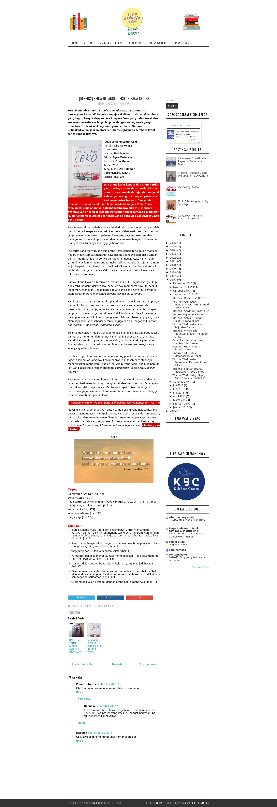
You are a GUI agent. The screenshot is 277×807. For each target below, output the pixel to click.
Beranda (117, 664)
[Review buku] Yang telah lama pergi (187, 521)
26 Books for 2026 (111, 43)
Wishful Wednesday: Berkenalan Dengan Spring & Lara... (189, 362)
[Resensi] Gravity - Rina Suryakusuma (186, 348)
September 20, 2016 (109, 684)
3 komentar (123, 103)
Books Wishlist (158, 43)
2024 (173, 250)
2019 (173, 268)
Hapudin (179, 131)
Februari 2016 (181, 403)
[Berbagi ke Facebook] (78, 612)
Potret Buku (177, 542)
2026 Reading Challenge (184, 125)
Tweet (83, 598)
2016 (173, 279)
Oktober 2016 (181, 290)
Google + (140, 598)
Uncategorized (183, 43)
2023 (173, 254)
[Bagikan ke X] (76, 612)
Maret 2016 (180, 400)
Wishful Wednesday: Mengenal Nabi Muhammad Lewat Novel (190, 304)
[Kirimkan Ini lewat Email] (70, 612)
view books (197, 142)
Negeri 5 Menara (179, 544)
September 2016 (183, 294)
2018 (173, 272)
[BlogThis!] (73, 612)
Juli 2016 (178, 385)
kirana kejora (77, 606)
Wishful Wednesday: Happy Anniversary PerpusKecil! (189, 376)
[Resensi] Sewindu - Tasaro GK (190, 311)
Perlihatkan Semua (200, 567)
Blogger (119, 803)
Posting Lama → (149, 664)
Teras (74, 43)
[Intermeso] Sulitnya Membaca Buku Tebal (186, 354)
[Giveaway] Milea (188, 187)
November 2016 (183, 287)
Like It (112, 598)
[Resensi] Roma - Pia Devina (189, 298)
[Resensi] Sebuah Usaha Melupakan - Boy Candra (193, 174)
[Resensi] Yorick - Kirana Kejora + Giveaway (75, 645)
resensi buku (110, 606)
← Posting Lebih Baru (82, 664)
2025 (173, 246)
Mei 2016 (179, 392)
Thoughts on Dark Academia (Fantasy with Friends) (185, 535)
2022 (173, 257)
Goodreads (135, 43)
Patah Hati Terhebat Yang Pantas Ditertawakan (187, 341)
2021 (173, 261)
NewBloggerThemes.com (197, 803)
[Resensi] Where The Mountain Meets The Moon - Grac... (190, 333)
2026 (173, 243)
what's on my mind (181, 517)
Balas (79, 692)
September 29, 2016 (100, 732)
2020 (173, 265)
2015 (173, 411)
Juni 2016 (179, 389)
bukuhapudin (94, 803)
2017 (173, 276)
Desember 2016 (183, 283)
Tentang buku (178, 554)
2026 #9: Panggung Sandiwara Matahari (187, 559)
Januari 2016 (181, 407)
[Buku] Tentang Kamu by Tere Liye (193, 203)
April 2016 (179, 396)
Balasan (85, 699)
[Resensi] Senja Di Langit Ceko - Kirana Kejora (114, 98)
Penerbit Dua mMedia (94, 606)
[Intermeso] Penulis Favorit (189, 314)
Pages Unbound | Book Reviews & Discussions (184, 529)
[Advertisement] (138, 68)
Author (88, 43)
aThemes (160, 803)
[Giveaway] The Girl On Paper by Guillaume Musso (192, 161)
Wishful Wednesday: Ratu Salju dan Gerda (188, 326)
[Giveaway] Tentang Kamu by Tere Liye (190, 217)
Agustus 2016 (181, 381)
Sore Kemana (177, 549)
